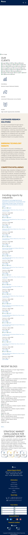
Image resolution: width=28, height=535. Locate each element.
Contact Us (14, 482)
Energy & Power (13, 203)
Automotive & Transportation (15, 201)
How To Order (14, 484)
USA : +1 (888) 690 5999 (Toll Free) (15, 497)
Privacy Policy (14, 486)
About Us (14, 492)
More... (3, 426)
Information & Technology (8, 200)
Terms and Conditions (14, 488)
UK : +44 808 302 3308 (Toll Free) (15, 498)
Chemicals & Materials (12, 204)
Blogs (14, 490)
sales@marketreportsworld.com (15, 500)
